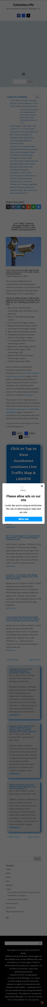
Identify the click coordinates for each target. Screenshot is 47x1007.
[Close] (42, 486)
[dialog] (23, 503)
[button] (23, 519)
